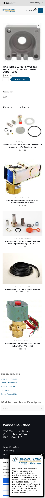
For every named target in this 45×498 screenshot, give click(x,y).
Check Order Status (9, 383)
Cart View (5, 390)
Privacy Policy (8, 451)
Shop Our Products (9, 379)
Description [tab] (8, 92)
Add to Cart (20, 79)
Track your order (8, 386)
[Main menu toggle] (40, 10)
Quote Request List (9, 394)
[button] (39, 26)
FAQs (5, 454)
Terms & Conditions (11, 447)
